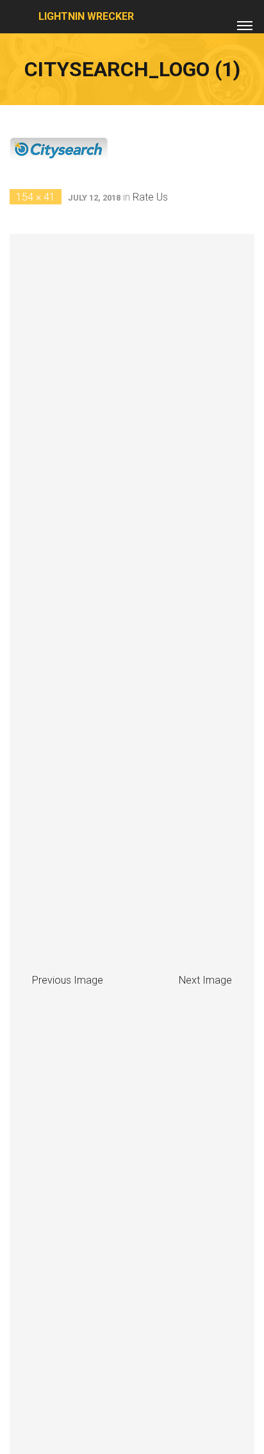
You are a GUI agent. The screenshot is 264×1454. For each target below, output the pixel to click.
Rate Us (150, 197)
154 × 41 (35, 197)
